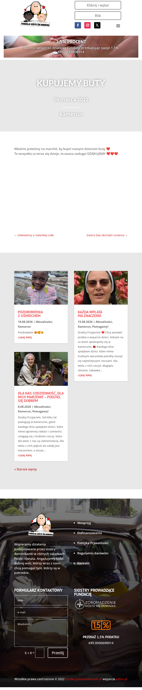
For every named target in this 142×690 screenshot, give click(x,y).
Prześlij (58, 652)
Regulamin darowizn (92, 553)
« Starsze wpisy (25, 469)
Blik (98, 15)
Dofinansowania (89, 533)
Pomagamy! (40, 411)
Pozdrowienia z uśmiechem (30, 314)
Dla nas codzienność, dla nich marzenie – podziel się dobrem (41, 397)
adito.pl (121, 679)
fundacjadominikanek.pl (83, 679)
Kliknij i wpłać (98, 5)
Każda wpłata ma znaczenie (90, 314)
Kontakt (83, 563)
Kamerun (70, 114)
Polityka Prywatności (93, 543)
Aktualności (44, 322)
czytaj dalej (25, 337)
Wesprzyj (84, 523)
